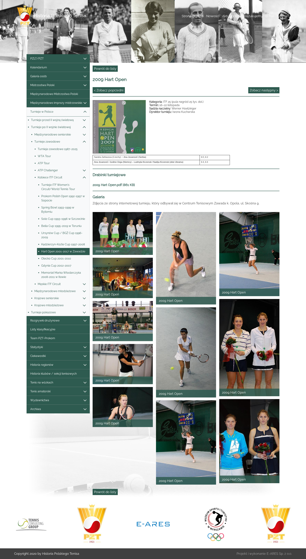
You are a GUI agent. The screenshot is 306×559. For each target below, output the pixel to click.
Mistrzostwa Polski (42, 85)
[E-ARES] (92, 524)
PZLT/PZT (37, 58)
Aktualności (231, 16)
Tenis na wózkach (41, 382)
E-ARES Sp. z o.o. (279, 553)
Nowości (212, 16)
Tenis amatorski (40, 391)
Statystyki (36, 347)
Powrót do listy (105, 68)
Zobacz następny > (264, 90)
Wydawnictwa (39, 400)
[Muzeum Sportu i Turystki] (153, 524)
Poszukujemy (253, 16)
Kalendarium (38, 67)
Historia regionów (41, 364)
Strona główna (192, 16)
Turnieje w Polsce (41, 111)
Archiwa (35, 409)
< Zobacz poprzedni (108, 90)
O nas (270, 16)
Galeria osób (38, 76)
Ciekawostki (38, 356)
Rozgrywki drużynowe (45, 320)
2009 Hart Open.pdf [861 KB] (114, 185)
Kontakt (283, 16)
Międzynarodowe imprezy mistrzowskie (56, 103)
